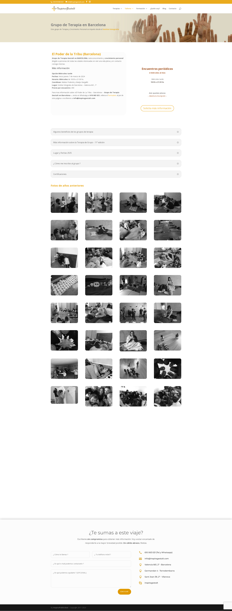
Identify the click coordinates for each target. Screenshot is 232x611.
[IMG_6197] (64, 350)
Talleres (128, 9)
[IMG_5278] (133, 406)
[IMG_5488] (167, 350)
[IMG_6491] (167, 212)
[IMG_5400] (167, 295)
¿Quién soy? (155, 9)
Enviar (124, 592)
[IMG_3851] (98, 267)
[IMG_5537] (133, 267)
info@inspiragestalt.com (157, 558)
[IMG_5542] (64, 322)
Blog (164, 9)
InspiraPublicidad (60, 607)
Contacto (172, 9)
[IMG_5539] (64, 295)
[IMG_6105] (98, 240)
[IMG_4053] (98, 295)
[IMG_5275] (167, 406)
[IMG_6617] (133, 322)
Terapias (116, 9)
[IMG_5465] (98, 350)
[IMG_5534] (98, 322)
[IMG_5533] (98, 378)
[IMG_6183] (133, 351)
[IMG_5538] (98, 212)
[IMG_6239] (64, 240)
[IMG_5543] (64, 267)
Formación (140, 9)
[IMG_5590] (133, 295)
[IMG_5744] (133, 378)
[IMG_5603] (64, 403)
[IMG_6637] (133, 240)
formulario (112, 95)
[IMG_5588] (133, 212)
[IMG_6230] (167, 378)
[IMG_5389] (167, 322)
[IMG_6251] (167, 240)
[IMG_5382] (64, 378)
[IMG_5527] (167, 267)
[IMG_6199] (98, 406)
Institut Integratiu (111, 29)
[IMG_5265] (64, 212)
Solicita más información (157, 108)
